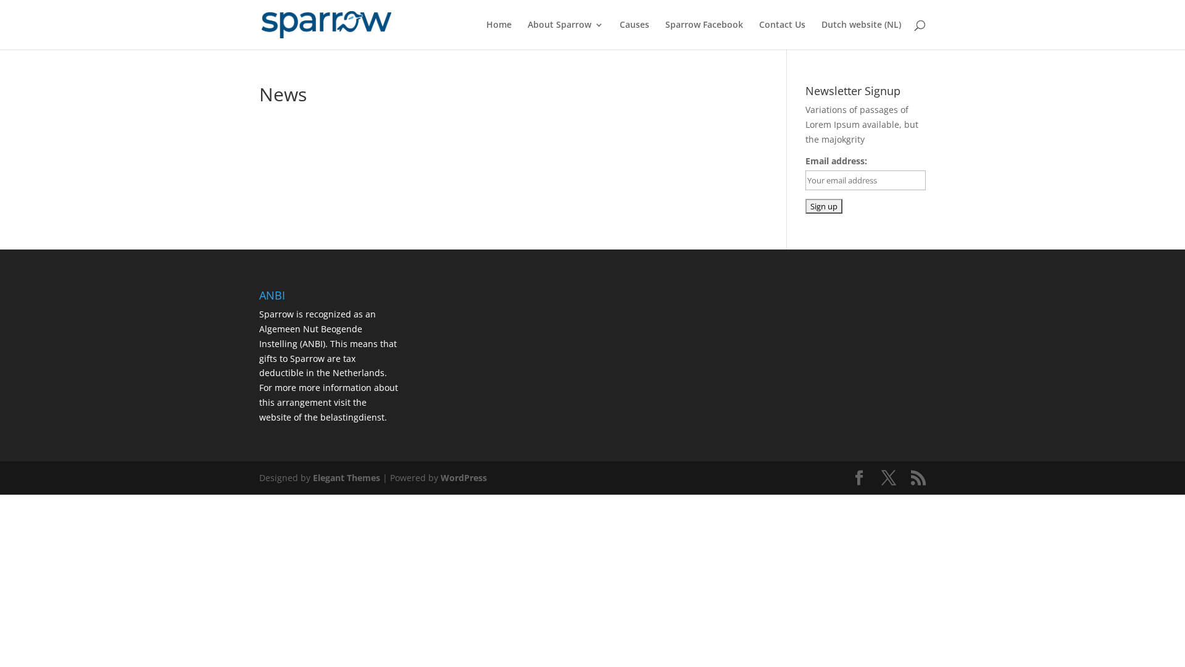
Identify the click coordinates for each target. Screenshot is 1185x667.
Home (499, 25)
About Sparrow (559, 25)
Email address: (836, 161)
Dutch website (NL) (861, 25)
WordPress (464, 478)
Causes (634, 25)
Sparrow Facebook (704, 25)
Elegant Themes (346, 478)
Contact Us (782, 25)
